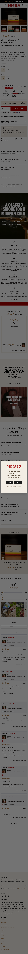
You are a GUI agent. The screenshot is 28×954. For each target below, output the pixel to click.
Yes (18, 482)
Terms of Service (10, 487)
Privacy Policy (18, 487)
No (10, 482)
